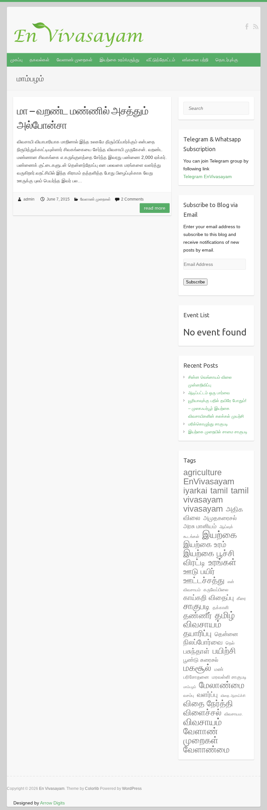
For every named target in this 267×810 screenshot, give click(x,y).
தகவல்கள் (39, 59)
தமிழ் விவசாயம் (209, 619)
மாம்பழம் (189, 687)
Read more (154, 208)
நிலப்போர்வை (203, 642)
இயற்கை (219, 534)
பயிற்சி (224, 650)
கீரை (241, 598)
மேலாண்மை (222, 685)
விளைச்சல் (202, 712)
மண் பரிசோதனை (203, 673)
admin (29, 199)
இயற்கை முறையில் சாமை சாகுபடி (217, 431)
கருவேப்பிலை (216, 589)
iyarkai (195, 490)
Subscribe (195, 282)
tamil (219, 490)
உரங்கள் (222, 562)
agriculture (202, 472)
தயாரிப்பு (197, 633)
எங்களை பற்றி (195, 59)
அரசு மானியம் (200, 526)
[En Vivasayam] (82, 35)
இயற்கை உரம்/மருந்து (119, 59)
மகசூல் (197, 668)
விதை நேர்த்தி (208, 703)
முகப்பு (16, 59)
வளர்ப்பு (207, 695)
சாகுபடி (196, 606)
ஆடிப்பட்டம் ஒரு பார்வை (209, 392)
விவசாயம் (202, 722)
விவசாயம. (233, 714)
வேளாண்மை (206, 749)
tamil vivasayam (216, 495)
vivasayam (203, 509)
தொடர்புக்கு (227, 59)
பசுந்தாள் (196, 651)
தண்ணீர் (197, 615)
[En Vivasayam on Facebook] (246, 26)
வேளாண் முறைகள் (74, 59)
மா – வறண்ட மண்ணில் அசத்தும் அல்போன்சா (82, 118)
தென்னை (226, 634)
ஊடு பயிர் (199, 571)
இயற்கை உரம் (204, 544)
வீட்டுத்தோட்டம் (161, 59)
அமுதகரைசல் (220, 518)
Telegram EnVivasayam (207, 176)
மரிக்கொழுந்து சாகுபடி (208, 424)
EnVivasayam (208, 481)
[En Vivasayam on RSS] (255, 26)
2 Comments (132, 199)
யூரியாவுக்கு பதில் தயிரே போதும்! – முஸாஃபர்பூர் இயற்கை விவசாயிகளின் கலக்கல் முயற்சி (217, 408)
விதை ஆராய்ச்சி (233, 696)
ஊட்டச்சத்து (204, 580)
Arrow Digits (52, 802)
